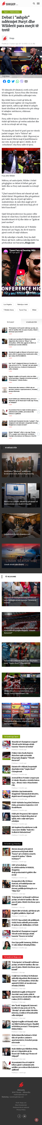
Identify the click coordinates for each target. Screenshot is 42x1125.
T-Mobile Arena (9, 310)
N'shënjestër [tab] (31, 322)
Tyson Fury (23, 310)
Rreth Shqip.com (21, 1103)
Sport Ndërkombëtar (11, 12)
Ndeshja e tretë (22, 304)
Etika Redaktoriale (21, 1105)
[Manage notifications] (36, 1120)
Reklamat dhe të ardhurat (21, 1107)
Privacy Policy (21, 1110)
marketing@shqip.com (16, 1097)
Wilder (34, 310)
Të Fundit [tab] (10, 322)
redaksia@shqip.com (20, 1094)
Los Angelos (8, 304)
